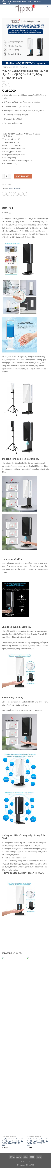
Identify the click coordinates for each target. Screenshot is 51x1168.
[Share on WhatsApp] (4, 194)
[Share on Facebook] (8, 194)
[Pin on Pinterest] (21, 194)
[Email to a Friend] (17, 194)
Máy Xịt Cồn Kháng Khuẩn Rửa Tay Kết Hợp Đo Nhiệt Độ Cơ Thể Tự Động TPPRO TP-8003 (38, 1142)
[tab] (25, 208)
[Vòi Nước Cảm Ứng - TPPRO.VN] (25, 9)
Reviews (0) (6, 213)
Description (7, 208)
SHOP (23, 1161)
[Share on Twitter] (12, 194)
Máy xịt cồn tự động (18, 67)
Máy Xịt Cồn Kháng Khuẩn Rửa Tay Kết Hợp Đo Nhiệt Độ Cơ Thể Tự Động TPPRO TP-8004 (13, 1142)
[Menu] (3, 9)
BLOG (28, 1161)
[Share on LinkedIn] (25, 194)
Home (4, 67)
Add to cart (22, 176)
